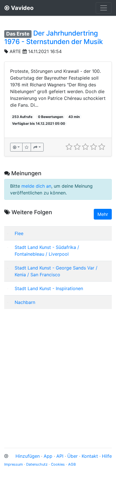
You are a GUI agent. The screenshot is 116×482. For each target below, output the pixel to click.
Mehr (102, 214)
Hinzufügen (27, 456)
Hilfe (107, 456)
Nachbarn (25, 302)
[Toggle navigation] (103, 8)
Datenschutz (37, 464)
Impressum (13, 464)
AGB (72, 464)
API (59, 456)
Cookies (58, 464)
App (48, 456)
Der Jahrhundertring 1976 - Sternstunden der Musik (53, 37)
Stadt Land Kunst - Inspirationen (49, 288)
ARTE (15, 51)
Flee (19, 233)
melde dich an (36, 186)
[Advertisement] (58, 372)
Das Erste (18, 34)
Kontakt (90, 456)
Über (72, 456)
